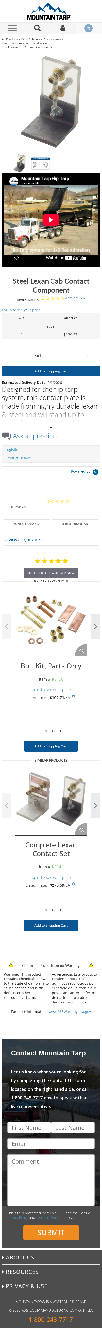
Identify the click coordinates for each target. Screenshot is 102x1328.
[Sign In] (63, 28)
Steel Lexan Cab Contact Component (27, 47)
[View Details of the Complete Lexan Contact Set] (51, 799)
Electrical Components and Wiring (25, 43)
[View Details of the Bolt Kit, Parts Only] (51, 620)
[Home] (51, 11)
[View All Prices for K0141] (73, 883)
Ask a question (35, 436)
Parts (24, 39)
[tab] (27, 523)
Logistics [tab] (12, 449)
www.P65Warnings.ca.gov (70, 1011)
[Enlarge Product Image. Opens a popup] (81, 650)
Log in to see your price (21, 310)
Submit (51, 1232)
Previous (6, 626)
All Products (10, 39)
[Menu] (12, 28)
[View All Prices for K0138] (73, 696)
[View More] (51, 427)
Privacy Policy (17, 1217)
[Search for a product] (37, 28)
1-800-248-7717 (51, 1319)
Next (95, 626)
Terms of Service (49, 1217)
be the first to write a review (51, 573)
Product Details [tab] (18, 458)
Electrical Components (45, 39)
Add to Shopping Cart (51, 371)
